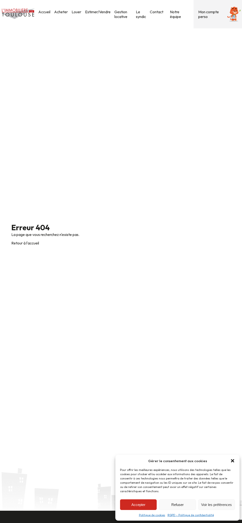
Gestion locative (120, 14)
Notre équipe (175, 14)
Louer (76, 11)
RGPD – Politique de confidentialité (191, 515)
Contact (156, 11)
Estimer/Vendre (98, 11)
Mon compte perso (208, 14)
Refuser (177, 505)
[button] (232, 460)
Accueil (44, 11)
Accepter (138, 505)
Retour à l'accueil (25, 243)
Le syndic (141, 14)
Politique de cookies (152, 515)
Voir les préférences (216, 505)
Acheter (61, 11)
